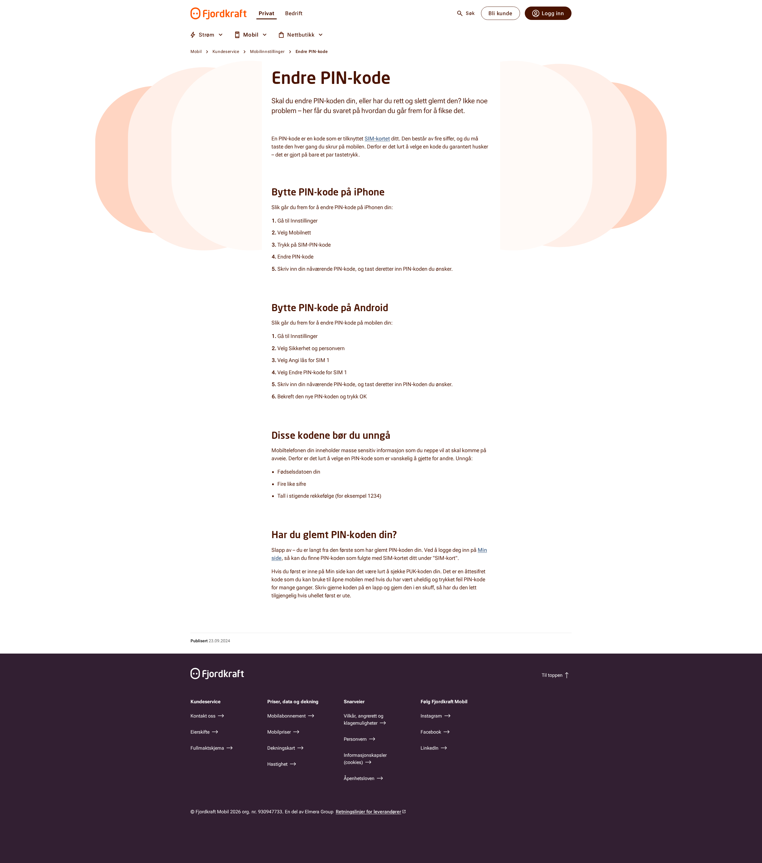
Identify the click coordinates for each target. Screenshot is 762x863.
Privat (266, 13)
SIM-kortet (377, 138)
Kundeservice (226, 51)
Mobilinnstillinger (267, 51)
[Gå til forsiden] (218, 13)
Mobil (196, 51)
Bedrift (294, 13)
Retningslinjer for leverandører (368, 812)
